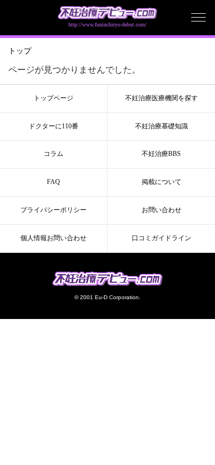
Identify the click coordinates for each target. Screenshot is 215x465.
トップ (19, 51)
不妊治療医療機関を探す (161, 98)
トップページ (53, 98)
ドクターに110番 (53, 126)
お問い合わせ (161, 210)
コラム (53, 154)
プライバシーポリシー (53, 210)
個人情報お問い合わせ (53, 238)
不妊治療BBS (161, 154)
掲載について (161, 182)
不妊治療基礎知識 (161, 126)
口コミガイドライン (161, 238)
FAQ (53, 182)
